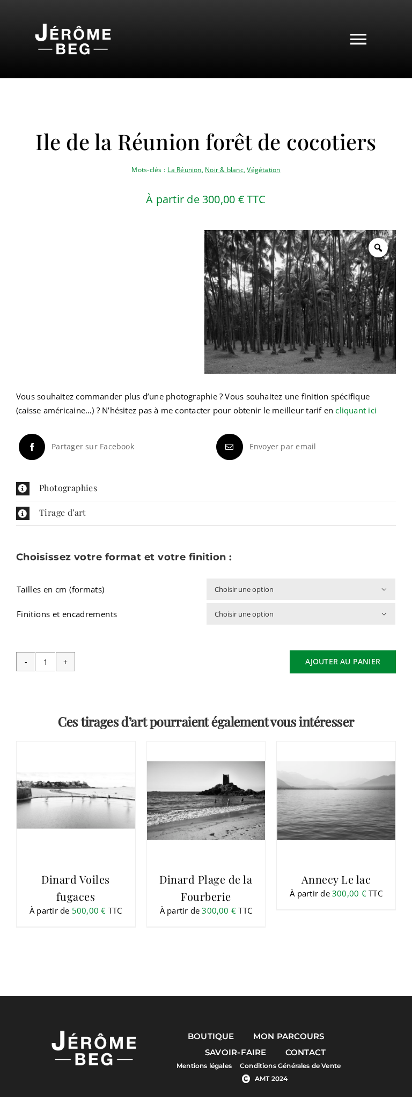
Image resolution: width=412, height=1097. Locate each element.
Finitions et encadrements (67, 614)
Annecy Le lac (336, 879)
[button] (206, 489)
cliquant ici (356, 410)
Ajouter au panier (342, 661)
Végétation (263, 169)
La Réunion (184, 169)
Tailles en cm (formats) (61, 589)
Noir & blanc (224, 169)
